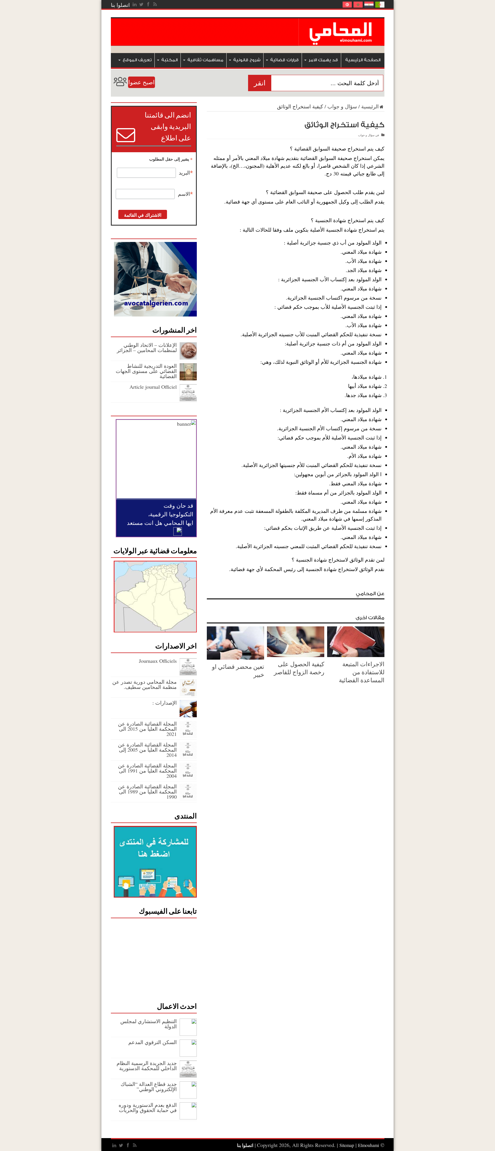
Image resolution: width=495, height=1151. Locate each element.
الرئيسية (370, 106)
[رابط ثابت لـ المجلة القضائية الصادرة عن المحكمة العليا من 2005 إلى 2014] (188, 757)
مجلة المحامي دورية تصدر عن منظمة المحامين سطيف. (144, 684)
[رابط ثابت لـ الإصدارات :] (188, 715)
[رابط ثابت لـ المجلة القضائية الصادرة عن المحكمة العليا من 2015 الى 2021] (188, 736)
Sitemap (346, 1145)
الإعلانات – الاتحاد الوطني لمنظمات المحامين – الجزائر (147, 347)
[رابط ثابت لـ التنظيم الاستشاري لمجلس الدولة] (188, 1033)
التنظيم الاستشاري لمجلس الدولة (148, 1024)
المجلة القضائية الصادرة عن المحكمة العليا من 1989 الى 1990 (147, 791)
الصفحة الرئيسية (362, 60)
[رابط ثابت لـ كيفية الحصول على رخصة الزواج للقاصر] (295, 655)
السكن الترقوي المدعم (152, 1042)
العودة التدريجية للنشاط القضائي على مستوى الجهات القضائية (146, 371)
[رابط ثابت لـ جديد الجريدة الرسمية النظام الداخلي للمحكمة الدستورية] (188, 1075)
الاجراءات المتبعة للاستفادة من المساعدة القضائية (361, 672)
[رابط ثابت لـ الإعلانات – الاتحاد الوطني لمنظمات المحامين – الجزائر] (188, 357)
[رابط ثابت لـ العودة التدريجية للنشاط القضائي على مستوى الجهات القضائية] (188, 378)
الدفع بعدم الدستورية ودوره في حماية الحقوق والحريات (148, 1107)
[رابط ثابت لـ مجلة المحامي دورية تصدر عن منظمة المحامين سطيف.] (188, 694)
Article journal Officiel (153, 386)
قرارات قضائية (284, 60)
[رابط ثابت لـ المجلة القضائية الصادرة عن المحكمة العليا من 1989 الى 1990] (188, 799)
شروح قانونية (246, 60)
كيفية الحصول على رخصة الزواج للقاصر (299, 668)
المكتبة (169, 60)
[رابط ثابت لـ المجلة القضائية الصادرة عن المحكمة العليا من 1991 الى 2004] (188, 778)
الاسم (185, 194)
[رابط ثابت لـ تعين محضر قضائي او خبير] (235, 657)
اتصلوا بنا (120, 4)
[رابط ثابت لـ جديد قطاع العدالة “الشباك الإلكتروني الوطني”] (188, 1096)
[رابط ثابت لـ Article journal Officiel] (188, 399)
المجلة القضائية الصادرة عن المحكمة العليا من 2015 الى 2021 (147, 728)
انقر (260, 83)
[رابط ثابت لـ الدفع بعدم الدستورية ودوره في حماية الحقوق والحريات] (188, 1117)
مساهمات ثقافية (205, 60)
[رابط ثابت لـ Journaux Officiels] (188, 673)
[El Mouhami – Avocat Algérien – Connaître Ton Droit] (341, 41)
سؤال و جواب (342, 106)
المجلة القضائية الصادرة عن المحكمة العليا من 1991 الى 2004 (147, 770)
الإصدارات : (164, 702)
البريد (186, 173)
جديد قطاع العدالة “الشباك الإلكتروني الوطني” (149, 1086)
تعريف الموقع (137, 60)
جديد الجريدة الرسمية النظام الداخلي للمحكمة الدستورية (147, 1066)
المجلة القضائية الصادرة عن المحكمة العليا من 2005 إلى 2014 (147, 749)
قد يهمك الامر (323, 60)
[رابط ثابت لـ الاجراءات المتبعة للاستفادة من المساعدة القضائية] (355, 655)
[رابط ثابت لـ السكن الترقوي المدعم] (188, 1054)
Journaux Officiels (158, 660)
